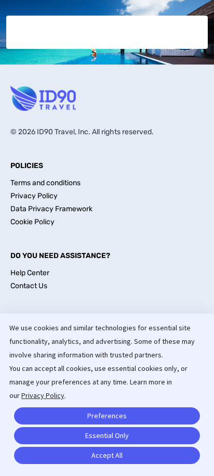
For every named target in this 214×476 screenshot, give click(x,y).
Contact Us (28, 285)
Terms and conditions (45, 182)
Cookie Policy (32, 221)
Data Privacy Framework (51, 208)
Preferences (107, 415)
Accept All (107, 455)
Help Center (29, 272)
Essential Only (107, 435)
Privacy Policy (42, 395)
